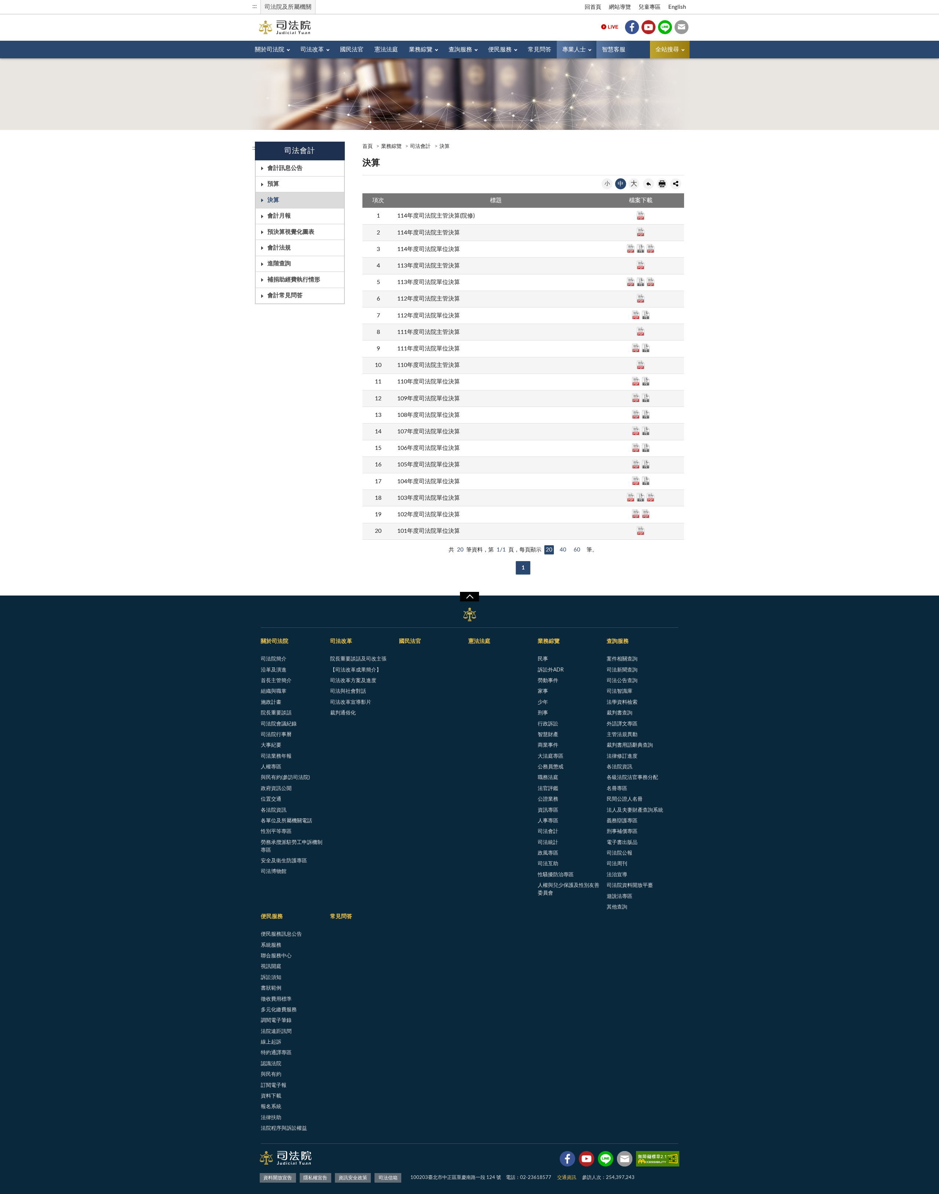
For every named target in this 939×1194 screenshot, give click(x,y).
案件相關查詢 (622, 659)
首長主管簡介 (276, 680)
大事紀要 (271, 745)
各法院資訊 (273, 810)
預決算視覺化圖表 (290, 232)
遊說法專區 (619, 896)
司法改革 (312, 49)
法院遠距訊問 (276, 1031)
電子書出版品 (622, 842)
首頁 (367, 146)
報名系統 (271, 1106)
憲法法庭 (386, 49)
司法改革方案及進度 (353, 680)
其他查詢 (617, 907)
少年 (543, 702)
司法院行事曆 (276, 734)
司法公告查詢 (622, 680)
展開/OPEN (469, 596)
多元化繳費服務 (279, 1009)
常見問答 (539, 49)
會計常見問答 (285, 295)
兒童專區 (650, 7)
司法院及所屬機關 (287, 7)
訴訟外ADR (551, 670)
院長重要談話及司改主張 (358, 659)
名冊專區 (617, 788)
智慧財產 (548, 734)
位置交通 (271, 799)
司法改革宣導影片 (350, 702)
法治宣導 (617, 874)
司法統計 (548, 842)
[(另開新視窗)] (567, 1160)
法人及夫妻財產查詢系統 (635, 810)
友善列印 (662, 183)
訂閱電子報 (273, 1085)
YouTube (648, 27)
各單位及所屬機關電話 (286, 820)
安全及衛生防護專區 (284, 860)
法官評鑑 (548, 788)
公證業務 (548, 799)
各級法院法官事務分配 (632, 777)
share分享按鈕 (675, 183)
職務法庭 (548, 777)
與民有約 (271, 1074)
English (677, 7)
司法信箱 (681, 27)
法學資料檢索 (622, 702)
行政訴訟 (548, 724)
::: (254, 6)
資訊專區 (548, 810)
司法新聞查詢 (622, 670)
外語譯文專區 (622, 724)
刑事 (543, 713)
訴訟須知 (271, 977)
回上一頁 (648, 183)
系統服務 (271, 945)
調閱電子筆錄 (276, 1020)
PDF (640, 215)
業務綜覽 (420, 49)
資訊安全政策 (353, 1178)
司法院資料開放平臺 (630, 885)
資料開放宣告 (277, 1178)
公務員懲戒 (550, 766)
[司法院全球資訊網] (285, 27)
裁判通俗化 (343, 713)
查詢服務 (460, 49)
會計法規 (279, 248)
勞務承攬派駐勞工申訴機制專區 (291, 846)
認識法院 (271, 1063)
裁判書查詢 (619, 713)
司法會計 (420, 146)
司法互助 (548, 863)
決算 (273, 200)
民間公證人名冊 (625, 799)
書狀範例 (271, 988)
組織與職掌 (273, 691)
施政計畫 (271, 702)
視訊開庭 (271, 966)
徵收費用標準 (276, 999)
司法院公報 (619, 853)
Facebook (632, 27)
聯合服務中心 (276, 955)
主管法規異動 (622, 734)
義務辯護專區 (622, 820)
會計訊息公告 (285, 168)
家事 (543, 691)
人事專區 (548, 820)
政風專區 (548, 853)
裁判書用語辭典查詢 (630, 745)
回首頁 (593, 7)
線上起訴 (271, 1042)
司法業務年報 (276, 756)
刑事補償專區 (622, 831)
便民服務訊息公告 (281, 934)
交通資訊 (566, 1177)
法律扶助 (271, 1117)
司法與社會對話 (348, 691)
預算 (273, 184)
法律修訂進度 (622, 756)
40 (563, 550)
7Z (640, 248)
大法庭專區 (550, 756)
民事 (543, 659)
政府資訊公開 (276, 788)
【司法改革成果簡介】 (355, 670)
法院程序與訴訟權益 (284, 1128)
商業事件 (548, 745)
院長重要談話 (276, 713)
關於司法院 (269, 49)
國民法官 (351, 49)
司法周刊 (617, 863)
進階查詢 (279, 263)
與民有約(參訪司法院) (285, 777)
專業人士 (574, 49)
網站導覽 (620, 7)
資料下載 (271, 1096)
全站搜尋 (667, 49)
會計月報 (279, 216)
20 (549, 550)
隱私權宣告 (315, 1178)
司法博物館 (273, 871)
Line (665, 27)
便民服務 (500, 49)
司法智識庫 (619, 691)
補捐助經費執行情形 (293, 280)
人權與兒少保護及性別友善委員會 (568, 889)
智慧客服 (613, 49)
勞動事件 (548, 680)
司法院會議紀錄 (279, 724)
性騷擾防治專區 (556, 874)
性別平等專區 (276, 831)
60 (577, 550)
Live (610, 27)
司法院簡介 (273, 659)
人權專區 (271, 766)
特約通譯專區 (276, 1052)
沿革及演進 (273, 670)
